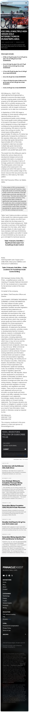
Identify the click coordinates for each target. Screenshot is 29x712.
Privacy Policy (6, 665)
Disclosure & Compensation (17, 665)
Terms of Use (19, 455)
